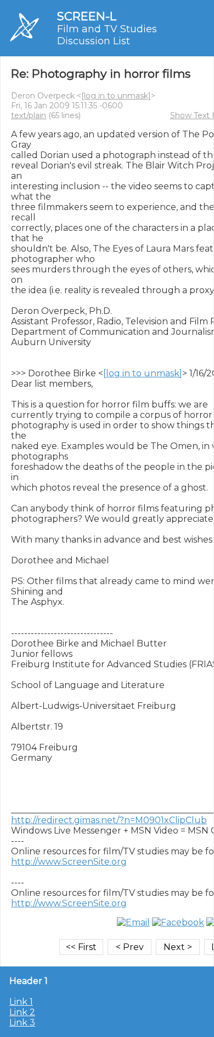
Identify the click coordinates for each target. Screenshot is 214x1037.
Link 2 (22, 1012)
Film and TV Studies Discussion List (107, 35)
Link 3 (22, 1022)
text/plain (28, 115)
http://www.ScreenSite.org (69, 862)
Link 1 (21, 1002)
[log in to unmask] (116, 96)
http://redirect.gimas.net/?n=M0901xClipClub (109, 820)
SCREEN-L (86, 16)
